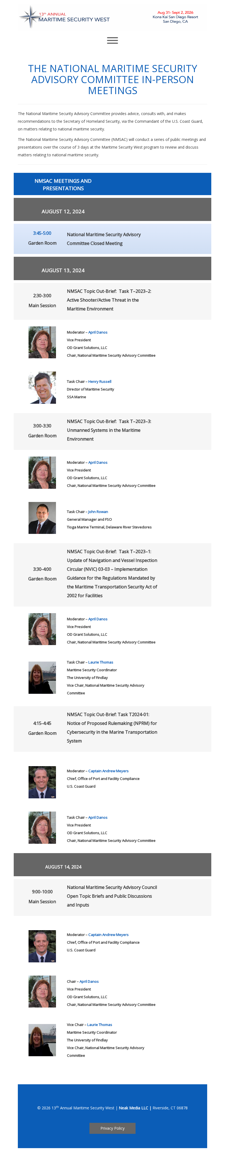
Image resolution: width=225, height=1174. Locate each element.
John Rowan (98, 511)
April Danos (98, 332)
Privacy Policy (112, 1128)
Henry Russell (99, 381)
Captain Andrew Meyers (108, 770)
